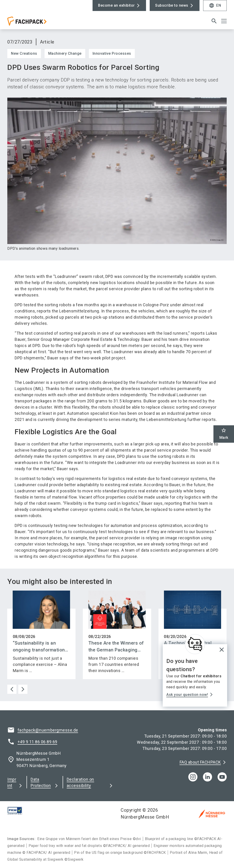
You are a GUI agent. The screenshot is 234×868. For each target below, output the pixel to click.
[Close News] (195, 644)
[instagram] (192, 776)
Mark (223, 434)
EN (215, 5)
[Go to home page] (60, 22)
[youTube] (222, 776)
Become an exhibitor (116, 5)
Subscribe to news (171, 5)
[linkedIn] (207, 776)
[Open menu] (224, 21)
